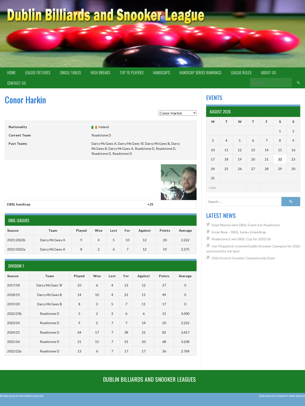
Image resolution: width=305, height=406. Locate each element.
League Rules (241, 72)
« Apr (212, 187)
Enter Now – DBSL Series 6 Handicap (239, 232)
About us (268, 72)
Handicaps (161, 72)
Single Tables (70, 72)
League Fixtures (37, 72)
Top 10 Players (131, 72)
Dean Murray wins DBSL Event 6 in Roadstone (246, 225)
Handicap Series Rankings (200, 72)
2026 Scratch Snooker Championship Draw (243, 258)
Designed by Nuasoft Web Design (282, 395)
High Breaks (100, 72)
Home (11, 72)
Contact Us (16, 83)
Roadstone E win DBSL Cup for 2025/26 (241, 239)
